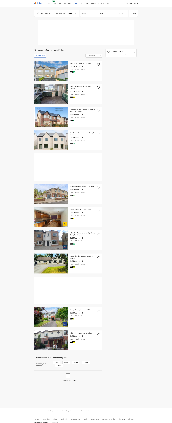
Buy (48, 3)
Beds (101, 13)
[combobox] (56, 13)
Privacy (55, 419)
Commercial (94, 3)
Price (84, 13)
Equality (86, 419)
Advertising (121, 419)
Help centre (131, 419)
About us (36, 419)
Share (81, 3)
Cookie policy (64, 419)
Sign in (135, 3)
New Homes (67, 3)
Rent (75, 3)
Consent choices (75, 419)
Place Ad (129, 3)
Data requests (95, 419)
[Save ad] (98, 64)
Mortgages (105, 3)
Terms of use (46, 419)
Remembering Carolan (108, 419)
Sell (87, 3)
